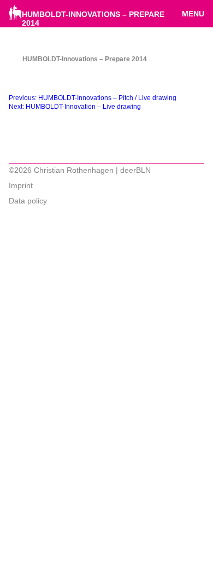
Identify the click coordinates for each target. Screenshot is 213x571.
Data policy (28, 200)
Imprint (21, 185)
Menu (193, 13)
